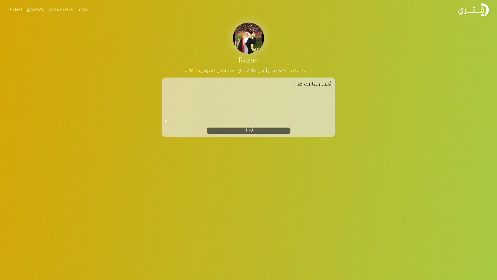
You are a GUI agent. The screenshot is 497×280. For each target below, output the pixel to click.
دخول (83, 10)
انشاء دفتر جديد (61, 10)
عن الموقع (35, 10)
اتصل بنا (15, 10)
